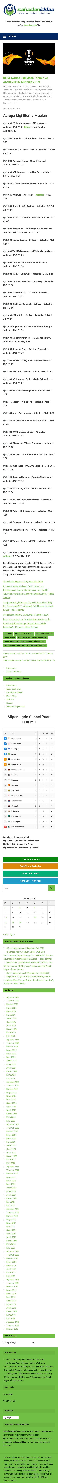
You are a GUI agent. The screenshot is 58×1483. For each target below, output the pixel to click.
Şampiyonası (19, 706)
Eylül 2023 (10, 1121)
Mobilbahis (36, 100)
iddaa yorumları (24, 100)
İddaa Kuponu (41, 93)
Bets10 (44, 86)
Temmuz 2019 (12, 1283)
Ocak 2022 (11, 1191)
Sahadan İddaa (30, 25)
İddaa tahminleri (44, 96)
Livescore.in (11, 668)
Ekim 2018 (11, 1315)
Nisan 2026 (11, 1011)
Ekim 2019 (11, 1272)
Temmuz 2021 (12, 1212)
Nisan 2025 (11, 1054)
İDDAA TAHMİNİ (29, 96)
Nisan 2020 (11, 1265)
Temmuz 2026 (12, 1001)
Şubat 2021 (11, 1230)
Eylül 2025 (10, 1036)
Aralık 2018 (11, 1308)
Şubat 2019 (11, 1301)
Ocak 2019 (11, 1304)
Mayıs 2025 (11, 1050)
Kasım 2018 (11, 1311)
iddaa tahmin (9, 638)
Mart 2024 (10, 1099)
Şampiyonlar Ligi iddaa (14, 645)
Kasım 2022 (11, 1156)
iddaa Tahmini (16, 96)
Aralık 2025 (11, 1025)
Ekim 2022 (11, 1159)
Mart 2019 (10, 1297)
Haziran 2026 (12, 1004)
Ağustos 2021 (12, 1209)
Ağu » (12, 934)
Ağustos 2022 (12, 1166)
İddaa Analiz (35, 90)
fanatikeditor (31, 86)
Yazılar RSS (8, 1394)
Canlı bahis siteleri (14, 692)
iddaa (17, 634)
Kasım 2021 (11, 1198)
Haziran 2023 (12, 1131)
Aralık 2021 (11, 1195)
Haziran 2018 (12, 1329)
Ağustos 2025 (12, 1039)
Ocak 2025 (11, 1064)
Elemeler (8, 634)
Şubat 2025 (11, 1061)
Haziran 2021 (12, 1216)
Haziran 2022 (12, 1173)
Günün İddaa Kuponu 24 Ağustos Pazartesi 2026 (26, 615)
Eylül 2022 (10, 1163)
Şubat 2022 (11, 1188)
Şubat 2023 (11, 1145)
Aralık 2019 (11, 1269)
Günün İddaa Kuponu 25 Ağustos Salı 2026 (23, 581)
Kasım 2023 (11, 1114)
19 (35, 917)
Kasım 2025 (11, 1029)
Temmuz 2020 (12, 1255)
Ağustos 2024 (12, 1082)
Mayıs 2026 (11, 1008)
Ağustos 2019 (12, 1279)
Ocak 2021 (11, 1234)
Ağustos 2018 (12, 1322)
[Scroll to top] (53, 1478)
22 (5, 922)
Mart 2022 (10, 1184)
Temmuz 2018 (12, 1325)
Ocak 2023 (11, 1149)
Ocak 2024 (11, 1107)
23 (13, 922)
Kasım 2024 (11, 1071)
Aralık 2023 (11, 1110)
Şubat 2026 (11, 1018)
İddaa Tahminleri (39, 638)
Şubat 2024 (11, 1103)
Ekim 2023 (11, 1117)
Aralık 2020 (11, 1237)
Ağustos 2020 (12, 1251)
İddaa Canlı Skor (13, 671)
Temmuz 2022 (12, 1170)
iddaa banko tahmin (25, 93)
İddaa (15, 90)
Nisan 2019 (11, 1294)
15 (5, 917)
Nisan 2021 (11, 1223)
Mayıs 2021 (11, 1219)
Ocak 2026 (11, 1022)
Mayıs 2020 (11, 1262)
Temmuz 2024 (12, 1085)
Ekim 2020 (11, 1244)
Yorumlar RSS (9, 1401)
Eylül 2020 (10, 1248)
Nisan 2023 (11, 1138)
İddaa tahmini (24, 638)
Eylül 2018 (10, 1318)
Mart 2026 (10, 1015)
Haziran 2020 (12, 1258)
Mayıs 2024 (11, 1092)
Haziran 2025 (12, 1046)
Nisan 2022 (11, 1181)
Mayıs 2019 (11, 1290)
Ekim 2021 (11, 1202)
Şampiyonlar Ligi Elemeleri (33, 641)
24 (20, 922)
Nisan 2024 (11, 1096)
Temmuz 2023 (12, 1128)
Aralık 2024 (11, 1068)
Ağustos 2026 (12, 997)
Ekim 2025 (11, 1032)
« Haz (5, 934)
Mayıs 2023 (11, 1135)
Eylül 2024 (10, 1078)
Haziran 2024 (12, 1089)
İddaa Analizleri (9, 93)
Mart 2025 (10, 1057)
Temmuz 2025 (12, 1043)
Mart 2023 (10, 1142)
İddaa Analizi (46, 90)
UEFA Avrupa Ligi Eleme (36, 645)
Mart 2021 (10, 1226)
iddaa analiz (24, 90)
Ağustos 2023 (12, 1124)
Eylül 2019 (10, 1276)
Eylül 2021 (10, 1205)
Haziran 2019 (12, 1286)
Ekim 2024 (11, 1075)
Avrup (9, 706)
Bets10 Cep (11, 696)
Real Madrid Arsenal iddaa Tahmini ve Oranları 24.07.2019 (29, 660)
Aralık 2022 (11, 1152)
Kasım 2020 (11, 1241)
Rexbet (9, 703)
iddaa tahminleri (10, 100)
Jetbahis (10, 699)
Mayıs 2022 (11, 1177)
